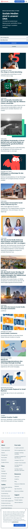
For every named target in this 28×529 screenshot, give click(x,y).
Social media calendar (6, 498)
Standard (3, 471)
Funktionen (4, 480)
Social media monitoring (6, 505)
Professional (4, 473)
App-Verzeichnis (18, 488)
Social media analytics (6, 491)
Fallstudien (17, 476)
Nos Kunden (4, 457)
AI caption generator (19, 447)
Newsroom (3, 460)
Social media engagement (7, 500)
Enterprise (3, 478)
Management (4, 455)
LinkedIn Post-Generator (20, 462)
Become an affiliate (19, 491)
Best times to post (5, 496)
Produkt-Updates (18, 500)
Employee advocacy (6, 503)
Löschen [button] (14, 46)
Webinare (17, 486)
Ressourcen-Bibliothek (20, 484)
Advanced (3, 476)
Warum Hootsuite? (5, 447)
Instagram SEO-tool (19, 460)
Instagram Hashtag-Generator (19, 453)
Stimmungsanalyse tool (20, 450)
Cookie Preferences (19, 525)
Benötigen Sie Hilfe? (19, 497)
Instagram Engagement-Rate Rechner (20, 457)
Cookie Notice (15, 521)
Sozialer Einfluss (5, 462)
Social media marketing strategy (6, 488)
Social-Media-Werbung (6, 508)
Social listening (4, 493)
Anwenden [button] (14, 43)
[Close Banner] (25, 510)
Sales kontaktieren (19, 502)
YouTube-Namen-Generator (19, 466)
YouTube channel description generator (19, 469)
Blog (16, 481)
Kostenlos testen (19, 1)
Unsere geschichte (5, 450)
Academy (17, 479)
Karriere (3, 452)
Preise (2, 468)
